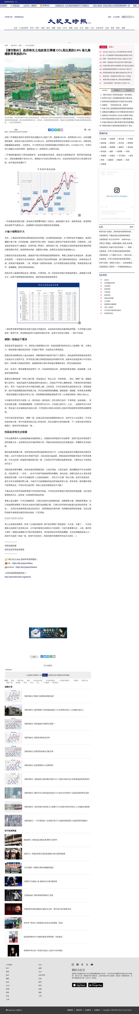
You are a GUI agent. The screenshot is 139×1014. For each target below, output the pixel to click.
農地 (12, 680)
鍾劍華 (112, 139)
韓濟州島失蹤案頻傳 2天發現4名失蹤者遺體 (118, 102)
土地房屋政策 (50, 680)
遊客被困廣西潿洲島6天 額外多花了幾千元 (117, 69)
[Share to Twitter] (52, 130)
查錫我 (119, 160)
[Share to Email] (61, 130)
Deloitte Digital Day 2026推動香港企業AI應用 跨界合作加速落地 (118, 52)
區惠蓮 (103, 164)
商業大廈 (20, 680)
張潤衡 (119, 151)
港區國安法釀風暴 (110, 304)
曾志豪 (103, 139)
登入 (44, 675)
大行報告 (107, 301)
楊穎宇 (121, 147)
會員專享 (24, 28)
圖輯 (40, 992)
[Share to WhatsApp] (58, 130)
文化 (92, 28)
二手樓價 (46, 682)
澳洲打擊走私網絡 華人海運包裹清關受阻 (117, 79)
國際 (53, 28)
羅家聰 (130, 143)
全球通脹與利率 (109, 283)
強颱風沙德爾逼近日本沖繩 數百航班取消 (118, 112)
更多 (127, 160)
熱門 (37, 28)
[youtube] (91, 964)
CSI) (31, 682)
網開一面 (9, 682)
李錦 (127, 151)
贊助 (109, 17)
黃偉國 (103, 147)
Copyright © (107, 1010)
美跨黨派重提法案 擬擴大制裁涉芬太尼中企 (117, 72)
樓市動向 (55, 682)
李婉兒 (112, 156)
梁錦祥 (112, 143)
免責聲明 (88, 1010)
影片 (7, 968)
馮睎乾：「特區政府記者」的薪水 (115, 105)
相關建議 (70, 1010)
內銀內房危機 (108, 298)
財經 (59, 28)
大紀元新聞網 (29, 45)
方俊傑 (130, 139)
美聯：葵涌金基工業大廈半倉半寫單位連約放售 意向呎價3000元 (118, 62)
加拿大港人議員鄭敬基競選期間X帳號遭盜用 (118, 109)
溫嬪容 (110, 160)
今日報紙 (9, 965)
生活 (81, 28)
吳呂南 (121, 143)
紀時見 (106, 280)
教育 (118, 28)
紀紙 (107, 28)
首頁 (15, 28)
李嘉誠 (18, 682)
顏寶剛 (112, 147)
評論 (76, 28)
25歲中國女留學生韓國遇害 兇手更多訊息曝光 (118, 66)
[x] (87, 964)
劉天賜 (121, 139)
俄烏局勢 (107, 295)
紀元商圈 (116, 17)
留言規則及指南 (9, 669)
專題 (7, 992)
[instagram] (72, 964)
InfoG (65, 28)
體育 (112, 28)
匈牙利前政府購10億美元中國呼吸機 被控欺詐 (118, 119)
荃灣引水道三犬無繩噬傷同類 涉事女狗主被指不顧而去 (118, 98)
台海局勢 (107, 286)
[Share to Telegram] (55, 130)
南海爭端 (107, 289)
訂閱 (57, 675)
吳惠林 (103, 156)
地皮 (28, 680)
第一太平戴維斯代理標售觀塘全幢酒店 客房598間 (117, 55)
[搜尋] (133, 17)
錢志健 (103, 143)
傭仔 (111, 151)
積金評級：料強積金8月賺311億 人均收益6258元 (117, 76)
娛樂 (123, 28)
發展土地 (85, 680)
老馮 (131, 156)
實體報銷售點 (19, 17)
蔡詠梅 (130, 147)
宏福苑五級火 (108, 313)
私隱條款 (97, 1010)
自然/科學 (99, 28)
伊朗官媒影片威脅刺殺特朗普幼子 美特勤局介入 (118, 126)
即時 (32, 28)
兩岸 (48, 28)
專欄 (70, 28)
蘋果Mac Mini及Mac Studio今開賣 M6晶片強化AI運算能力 (118, 115)
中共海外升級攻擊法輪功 (112, 310)
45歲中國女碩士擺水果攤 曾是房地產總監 (118, 122)
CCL (38, 682)
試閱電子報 (8, 17)
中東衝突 (107, 292)
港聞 (43, 28)
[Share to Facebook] (49, 130)
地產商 (76, 680)
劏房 (25, 682)
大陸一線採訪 (108, 307)
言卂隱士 (122, 156)
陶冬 (102, 160)
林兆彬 (103, 151)
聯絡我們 (79, 1010)
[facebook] (77, 964)
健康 (87, 28)
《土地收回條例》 (64, 680)
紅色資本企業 (37, 680)
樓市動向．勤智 (16, 45)
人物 (7, 999)
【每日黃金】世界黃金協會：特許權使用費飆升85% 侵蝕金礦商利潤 (117, 95)
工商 (40, 996)
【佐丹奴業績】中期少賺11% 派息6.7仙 (116, 83)
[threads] (82, 964)
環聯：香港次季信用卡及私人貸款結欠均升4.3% (117, 59)
